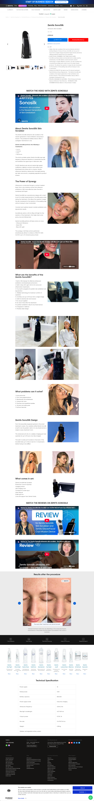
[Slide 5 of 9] (27, 68)
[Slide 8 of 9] (41, 68)
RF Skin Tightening (9, 759)
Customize (81, 792)
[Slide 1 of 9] (8, 68)
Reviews (49, 762)
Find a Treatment (72, 765)
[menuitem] (61, 5)
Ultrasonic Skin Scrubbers (50, 17)
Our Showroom (51, 780)
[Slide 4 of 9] (23, 68)
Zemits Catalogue (51, 771)
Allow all (82, 788)
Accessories (84, 9)
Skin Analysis (8, 765)
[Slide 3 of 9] (18, 68)
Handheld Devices (74, 9)
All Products (10, 9)
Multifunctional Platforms (22, 9)
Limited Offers (50, 759)
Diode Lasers (8, 775)
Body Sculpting (46, 9)
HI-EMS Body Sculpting (10, 774)
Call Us (7, 740)
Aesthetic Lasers (56, 9)
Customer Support (72, 759)
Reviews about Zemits (52, 778)
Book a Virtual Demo (31, 746)
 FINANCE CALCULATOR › (54, 43)
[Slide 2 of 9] (13, 68)
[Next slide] (44, 44)
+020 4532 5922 (10, 742)
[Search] (83, 5)
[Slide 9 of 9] (46, 68)
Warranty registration (72, 762)
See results (50, 775)
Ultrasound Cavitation (10, 771)
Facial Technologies (36, 9)
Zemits (7, 17)
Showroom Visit (52, 746)
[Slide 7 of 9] (37, 68)
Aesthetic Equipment (15, 17)
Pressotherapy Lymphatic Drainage (13, 768)
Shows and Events (51, 777)
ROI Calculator (51, 765)
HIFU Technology (9, 762)
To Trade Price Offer (61, 1)
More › (9, 673)
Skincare (65, 9)
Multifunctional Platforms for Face (34, 759)
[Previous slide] (7, 44)
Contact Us (50, 774)
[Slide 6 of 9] (32, 68)
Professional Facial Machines (37, 17)
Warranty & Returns (51, 768)
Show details (21, 798)
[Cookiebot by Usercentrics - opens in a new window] (9, 798)
